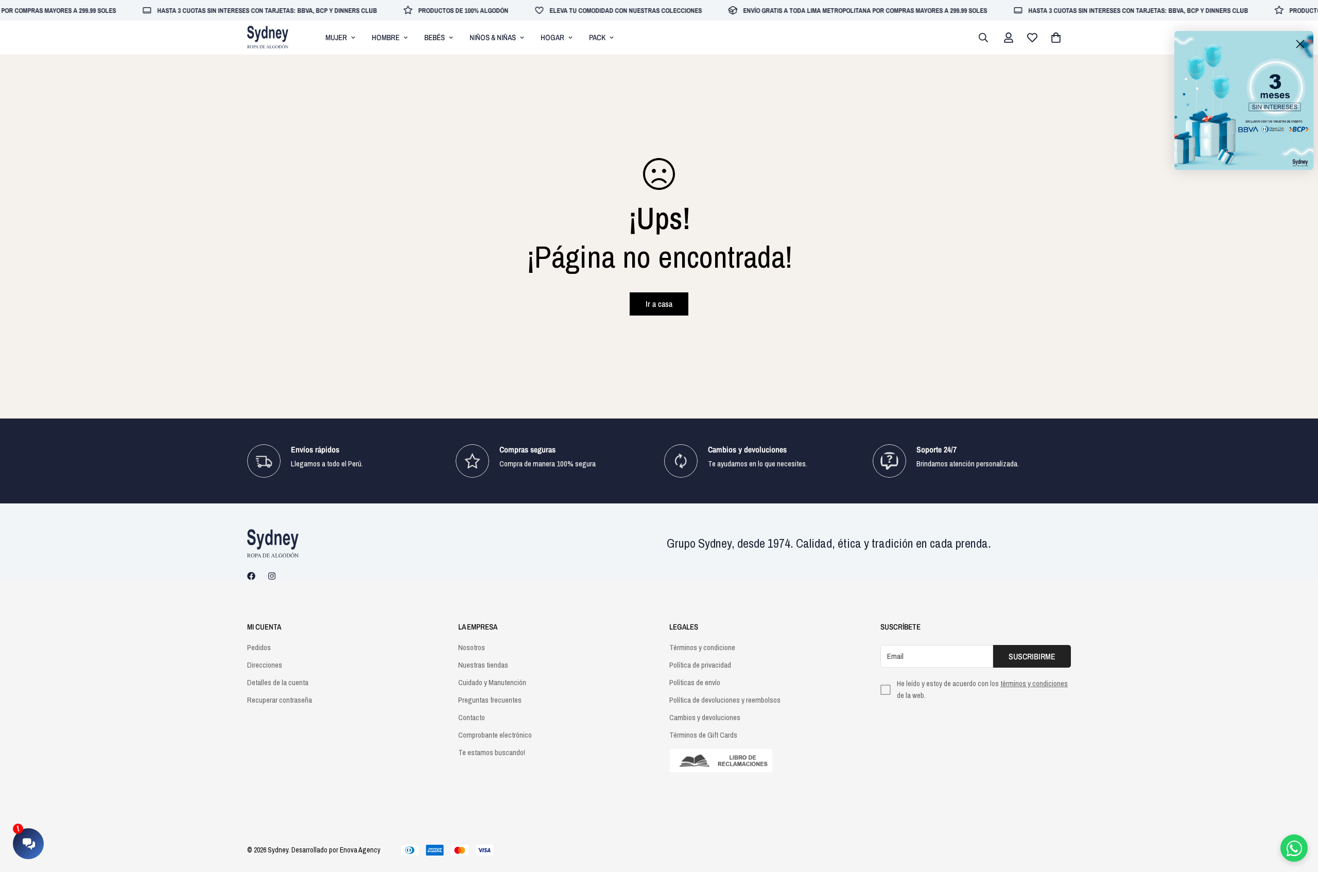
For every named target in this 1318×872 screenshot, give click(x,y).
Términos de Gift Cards (703, 734)
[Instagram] (272, 576)
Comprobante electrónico (495, 734)
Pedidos (259, 647)
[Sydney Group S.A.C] (267, 38)
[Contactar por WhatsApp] (1294, 848)
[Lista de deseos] (1032, 38)
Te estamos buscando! (491, 752)
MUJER (336, 37)
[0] (1056, 37)
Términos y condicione (702, 647)
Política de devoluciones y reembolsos (725, 699)
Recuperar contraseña (279, 699)
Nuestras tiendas (483, 664)
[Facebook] (251, 576)
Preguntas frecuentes (490, 699)
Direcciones (264, 664)
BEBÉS (434, 37)
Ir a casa (659, 303)
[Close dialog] (1300, 44)
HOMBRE (386, 37)
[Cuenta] (1008, 38)
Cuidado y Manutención (492, 682)
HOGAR (552, 37)
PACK (597, 37)
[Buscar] (983, 37)
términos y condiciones (1034, 683)
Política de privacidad (700, 664)
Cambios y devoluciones (704, 717)
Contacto (471, 717)
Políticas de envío (694, 682)
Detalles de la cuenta (277, 682)
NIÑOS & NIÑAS (493, 37)
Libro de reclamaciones (764, 760)
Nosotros (471, 647)
